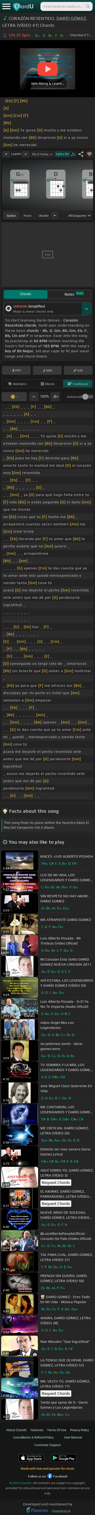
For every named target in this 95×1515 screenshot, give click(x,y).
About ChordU (16, 1430)
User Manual (73, 1437)
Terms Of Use (56, 1430)
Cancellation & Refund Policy (33, 1437)
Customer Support (47, 1445)
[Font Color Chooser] (14, 396)
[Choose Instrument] (54, 215)
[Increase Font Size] (55, 396)
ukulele (44, 215)
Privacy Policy (79, 1430)
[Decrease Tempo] (6, 154)
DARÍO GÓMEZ (71, 18)
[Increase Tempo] (26, 154)
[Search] (87, 6)
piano (28, 215)
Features (36, 1430)
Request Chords (56, 1182)
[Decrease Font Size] (33, 396)
